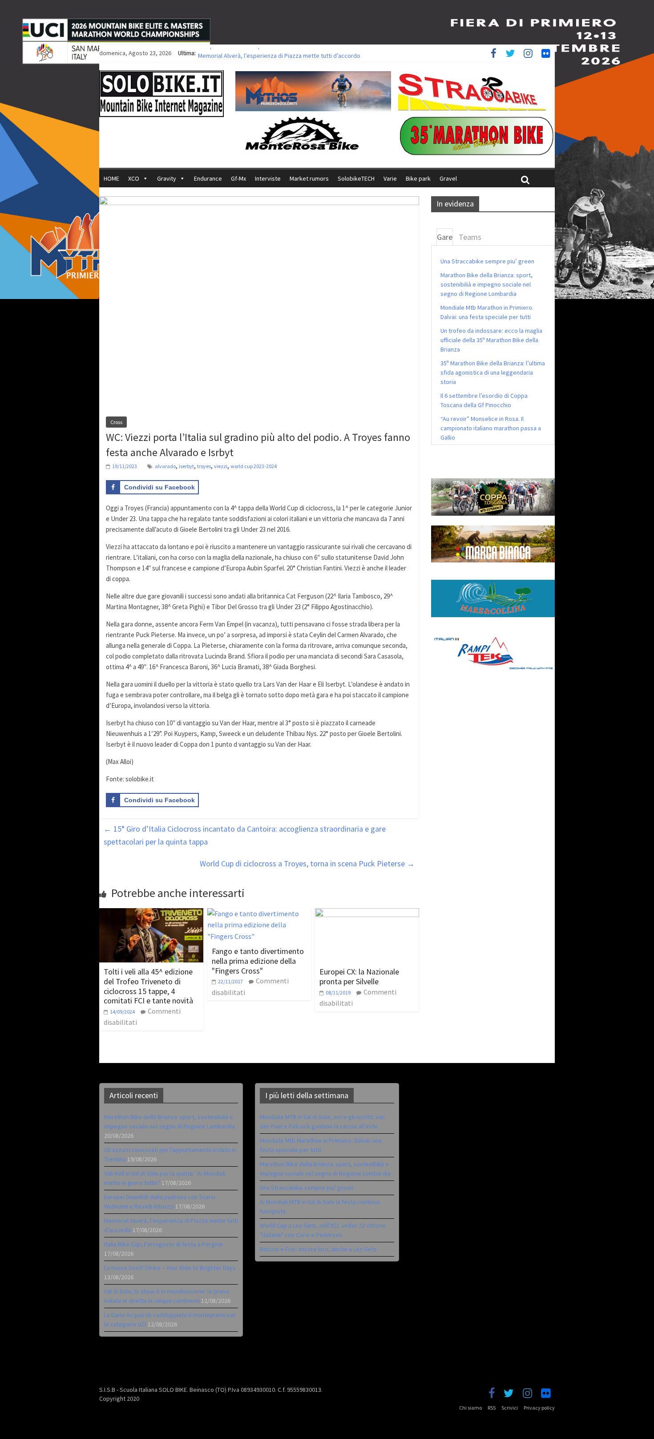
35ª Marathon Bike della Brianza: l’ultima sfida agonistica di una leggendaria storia (492, 372)
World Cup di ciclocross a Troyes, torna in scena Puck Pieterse (307, 863)
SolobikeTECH (356, 178)
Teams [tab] (470, 237)
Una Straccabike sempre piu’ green (487, 261)
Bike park (418, 178)
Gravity (166, 178)
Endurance (208, 178)
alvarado (165, 466)
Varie (390, 178)
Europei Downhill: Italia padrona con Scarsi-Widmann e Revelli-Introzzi (289, 53)
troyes (204, 466)
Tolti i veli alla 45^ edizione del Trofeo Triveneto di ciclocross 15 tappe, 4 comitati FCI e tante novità (148, 986)
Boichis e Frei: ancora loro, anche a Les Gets (318, 1249)
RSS (492, 1407)
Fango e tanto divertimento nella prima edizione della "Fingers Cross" (258, 960)
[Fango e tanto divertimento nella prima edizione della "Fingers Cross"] (259, 913)
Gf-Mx (238, 178)
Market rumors (309, 178)
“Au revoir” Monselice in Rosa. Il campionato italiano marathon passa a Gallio (490, 428)
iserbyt (186, 466)
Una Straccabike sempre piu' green (306, 1188)
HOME (111, 178)
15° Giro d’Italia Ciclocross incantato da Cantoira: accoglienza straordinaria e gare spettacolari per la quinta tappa (245, 835)
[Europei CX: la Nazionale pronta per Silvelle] (367, 913)
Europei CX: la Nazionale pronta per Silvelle (359, 976)
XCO (133, 178)
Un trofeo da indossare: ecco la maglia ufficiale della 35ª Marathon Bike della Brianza (491, 340)
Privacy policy (539, 1407)
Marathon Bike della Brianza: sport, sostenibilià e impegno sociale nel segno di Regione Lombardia (486, 284)
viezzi (220, 466)
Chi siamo (470, 1407)
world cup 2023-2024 (253, 466)
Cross (116, 422)
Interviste (268, 178)
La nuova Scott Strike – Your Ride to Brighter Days (170, 1268)
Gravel (448, 178)
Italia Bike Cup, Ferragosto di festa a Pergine (163, 1244)
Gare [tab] (444, 237)
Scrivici (509, 1407)
